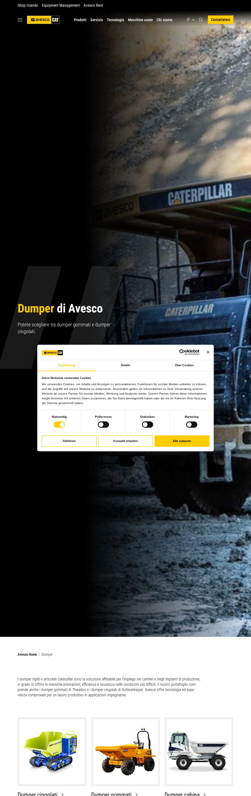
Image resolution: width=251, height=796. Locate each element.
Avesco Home (27, 654)
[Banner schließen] (208, 352)
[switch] (103, 425)
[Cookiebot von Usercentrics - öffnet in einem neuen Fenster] (182, 352)
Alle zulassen (182, 441)
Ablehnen (69, 441)
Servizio (96, 20)
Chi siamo (164, 20)
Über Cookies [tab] (184, 365)
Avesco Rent (93, 5)
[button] (201, 19)
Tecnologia (115, 20)
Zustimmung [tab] (66, 365)
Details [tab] (125, 365)
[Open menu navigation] (20, 19)
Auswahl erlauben (125, 441)
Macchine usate (140, 20)
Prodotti (80, 20)
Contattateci (220, 19)
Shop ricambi (28, 5)
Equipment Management (61, 5)
